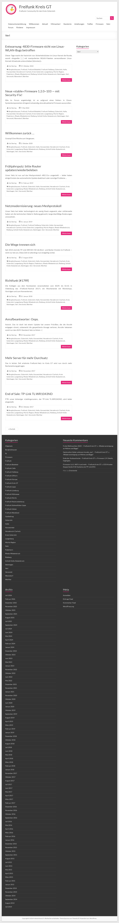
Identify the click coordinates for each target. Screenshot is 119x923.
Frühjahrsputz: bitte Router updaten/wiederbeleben (23, 168)
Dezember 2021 (11, 684)
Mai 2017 (8, 792)
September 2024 (11, 625)
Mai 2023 (8, 662)
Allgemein (9, 446)
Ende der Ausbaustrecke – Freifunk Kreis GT (79, 458)
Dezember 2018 (11, 736)
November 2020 (11, 695)
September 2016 (11, 818)
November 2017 (11, 773)
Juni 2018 (8, 751)
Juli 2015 (8, 862)
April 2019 (9, 721)
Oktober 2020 (10, 699)
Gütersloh (58, 69)
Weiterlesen (66, 80)
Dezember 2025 (11, 603)
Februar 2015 (10, 881)
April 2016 (9, 829)
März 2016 (9, 833)
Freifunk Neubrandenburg (14, 502)
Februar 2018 (10, 766)
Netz (108, 24)
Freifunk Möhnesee (12, 494)
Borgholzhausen (14, 69)
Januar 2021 (9, 692)
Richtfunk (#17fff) (17, 280)
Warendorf (18, 76)
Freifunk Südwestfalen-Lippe (15, 505)
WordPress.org (68, 606)
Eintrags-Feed (68, 599)
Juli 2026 (8, 595)
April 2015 (9, 873)
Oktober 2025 (10, 610)
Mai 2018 (8, 755)
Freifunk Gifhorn (11, 476)
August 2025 (9, 618)
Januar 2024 (9, 647)
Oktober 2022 (10, 673)
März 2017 (9, 799)
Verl (67, 74)
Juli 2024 (8, 629)
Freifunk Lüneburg (12, 490)
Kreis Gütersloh (38, 72)
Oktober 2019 (10, 710)
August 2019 (9, 718)
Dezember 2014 (11, 888)
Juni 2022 (8, 677)
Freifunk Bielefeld (34, 69)
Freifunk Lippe (10, 487)
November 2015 (11, 847)
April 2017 (9, 795)
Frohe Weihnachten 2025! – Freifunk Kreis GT (79, 446)
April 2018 (9, 758)
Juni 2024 (8, 632)
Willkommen (34, 24)
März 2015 (9, 877)
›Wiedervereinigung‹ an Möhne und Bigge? (78, 455)
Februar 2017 (10, 803)
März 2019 (9, 725)
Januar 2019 (9, 732)
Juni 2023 (8, 658)
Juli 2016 (8, 821)
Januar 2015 (9, 884)
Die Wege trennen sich (20, 244)
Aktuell (45, 24)
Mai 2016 (8, 825)
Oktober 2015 (10, 851)
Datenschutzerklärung (17, 24)
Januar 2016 (9, 840)
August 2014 (9, 903)
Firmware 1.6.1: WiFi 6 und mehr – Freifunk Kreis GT (82, 464)
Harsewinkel (11, 72)
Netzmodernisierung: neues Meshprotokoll (33, 206)
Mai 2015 (8, 870)
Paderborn (10, 74)
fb (6, 453)
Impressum (30, 27)
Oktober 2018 (10, 740)
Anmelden (66, 595)
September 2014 (11, 899)
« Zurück (11, 429)
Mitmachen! (56, 24)
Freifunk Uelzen (11, 509)
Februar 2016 (10, 836)
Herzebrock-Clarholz (23, 72)
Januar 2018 (9, 770)
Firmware (99, 24)
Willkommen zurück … (19, 133)
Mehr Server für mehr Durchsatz (26, 358)
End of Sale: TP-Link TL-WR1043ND (29, 394)
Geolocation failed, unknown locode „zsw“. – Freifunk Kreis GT (85, 452)
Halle (65, 69)
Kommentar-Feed (69, 603)
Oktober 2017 (10, 777)
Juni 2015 (8, 866)
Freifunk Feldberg (47, 69)
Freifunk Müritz (11, 498)
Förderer (19, 27)
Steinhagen (61, 74)
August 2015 (9, 859)
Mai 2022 (8, 681)
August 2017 (9, 781)
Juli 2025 (8, 621)
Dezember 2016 (11, 807)
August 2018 (9, 744)
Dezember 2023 (11, 651)
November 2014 (11, 892)
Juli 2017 (8, 784)
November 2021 (11, 688)
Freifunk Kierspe (11, 479)
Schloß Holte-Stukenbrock (46, 74)
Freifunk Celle (10, 468)
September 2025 (11, 614)
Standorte (67, 24)
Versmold (10, 76)
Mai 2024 (8, 636)
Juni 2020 (8, 703)
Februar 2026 (10, 599)
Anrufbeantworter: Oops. (22, 319)
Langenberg (48, 72)
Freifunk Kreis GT (35, 6)
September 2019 (11, 714)
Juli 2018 (8, 747)
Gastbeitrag (9, 516)
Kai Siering (12, 66)
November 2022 (11, 669)
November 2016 (11, 810)
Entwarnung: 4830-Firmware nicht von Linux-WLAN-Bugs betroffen (35, 48)
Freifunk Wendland (12, 513)
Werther (26, 76)
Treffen (90, 24)
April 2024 (9, 640)
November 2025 (11, 606)
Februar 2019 (10, 729)
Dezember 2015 (11, 844)
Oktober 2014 (10, 896)
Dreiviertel (73, 471)
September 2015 (11, 855)
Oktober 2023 (10, 655)
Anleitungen (79, 24)
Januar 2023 (9, 666)
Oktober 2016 (10, 814)
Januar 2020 (9, 707)
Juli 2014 (8, 907)
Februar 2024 (10, 643)
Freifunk (24, 69)
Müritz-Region (58, 72)
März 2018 (9, 762)
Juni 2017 (8, 788)
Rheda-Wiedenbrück (22, 74)
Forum (10, 27)
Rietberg (34, 74)
